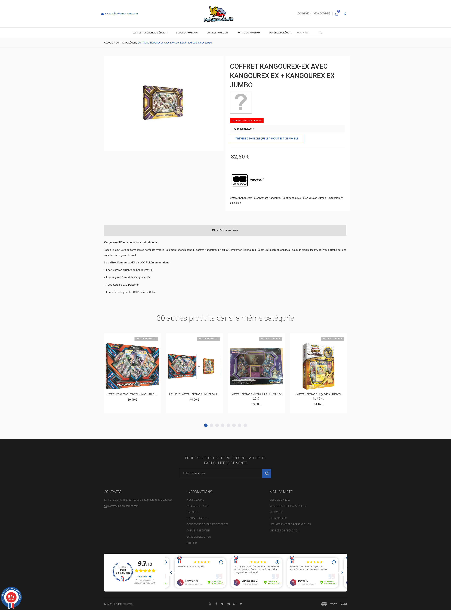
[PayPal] (333, 604)
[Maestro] (324, 604)
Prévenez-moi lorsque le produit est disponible (267, 138)
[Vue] (144, 338)
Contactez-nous (197, 506)
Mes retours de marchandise (288, 506)
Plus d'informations (225, 230)
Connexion (304, 13)
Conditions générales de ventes (207, 524)
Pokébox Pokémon (280, 32)
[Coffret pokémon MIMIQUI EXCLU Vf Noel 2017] (197, 366)
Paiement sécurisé (198, 530)
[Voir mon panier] (336, 13)
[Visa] (343, 604)
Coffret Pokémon (217, 32)
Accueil (108, 43)
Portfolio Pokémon (248, 32)
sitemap (192, 542)
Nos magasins (195, 499)
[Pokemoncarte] (218, 13)
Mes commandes (280, 499)
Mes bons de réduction (284, 530)
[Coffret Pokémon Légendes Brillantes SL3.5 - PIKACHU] (259, 366)
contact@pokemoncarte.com (121, 13)
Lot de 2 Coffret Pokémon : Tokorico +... (136, 394)
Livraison (192, 512)
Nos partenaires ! (197, 518)
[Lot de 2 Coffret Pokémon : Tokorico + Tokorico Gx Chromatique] (135, 366)
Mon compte (322, 13)
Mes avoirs (276, 512)
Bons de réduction (199, 536)
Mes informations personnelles (290, 524)
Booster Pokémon (186, 32)
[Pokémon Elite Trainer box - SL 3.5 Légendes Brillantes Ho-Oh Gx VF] (321, 366)
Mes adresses (278, 518)
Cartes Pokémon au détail (149, 32)
